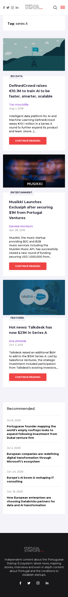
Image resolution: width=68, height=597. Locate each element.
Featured (17, 317)
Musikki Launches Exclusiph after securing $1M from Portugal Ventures (31, 210)
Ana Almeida (17, 341)
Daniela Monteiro (21, 226)
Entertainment (21, 192)
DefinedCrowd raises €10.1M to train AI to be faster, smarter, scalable (31, 91)
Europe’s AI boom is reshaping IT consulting (30, 479)
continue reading (27, 140)
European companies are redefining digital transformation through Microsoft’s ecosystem (33, 457)
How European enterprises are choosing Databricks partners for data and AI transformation (31, 501)
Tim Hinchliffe (19, 104)
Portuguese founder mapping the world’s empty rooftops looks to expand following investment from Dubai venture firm (32, 432)
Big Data (16, 76)
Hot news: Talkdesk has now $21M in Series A (30, 330)
